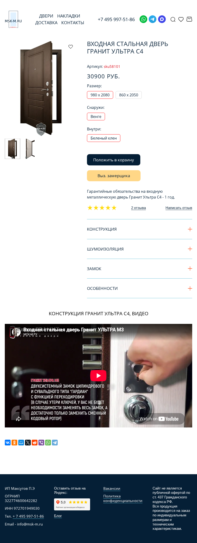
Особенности (102, 288)
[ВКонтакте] (8, 442)
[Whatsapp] (143, 19)
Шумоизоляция (105, 248)
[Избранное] (181, 19)
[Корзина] (189, 19)
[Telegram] (152, 19)
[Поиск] (173, 19)
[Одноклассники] (14, 442)
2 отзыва (138, 208)
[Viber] (41, 442)
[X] (28, 442)
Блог (58, 516)
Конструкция (102, 229)
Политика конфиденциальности (122, 498)
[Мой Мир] (21, 442)
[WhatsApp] (48, 442)
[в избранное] (70, 46)
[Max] (162, 19)
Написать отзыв (179, 208)
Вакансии (111, 488)
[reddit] (34, 442)
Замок (94, 268)
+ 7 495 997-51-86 (28, 516)
